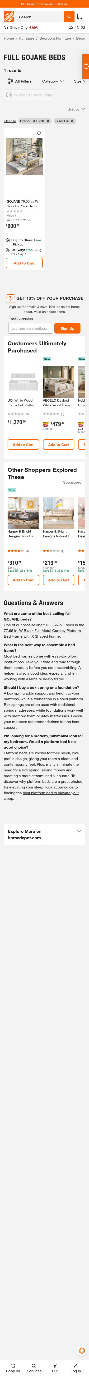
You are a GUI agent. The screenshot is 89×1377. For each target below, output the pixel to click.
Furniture (26, 38)
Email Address (21, 318)
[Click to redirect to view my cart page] (79, 16)
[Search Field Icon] (69, 16)
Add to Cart (24, 263)
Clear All (10, 121)
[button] (76, 109)
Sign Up (68, 328)
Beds (80, 38)
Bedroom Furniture (55, 38)
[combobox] (40, 17)
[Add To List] (39, 133)
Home (9, 38)
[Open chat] (85, 66)
